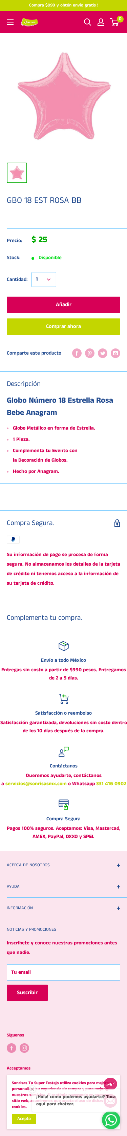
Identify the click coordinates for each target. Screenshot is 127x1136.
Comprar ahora (63, 326)
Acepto (24, 1119)
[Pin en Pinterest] (89, 353)
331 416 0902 (111, 783)
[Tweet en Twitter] (102, 353)
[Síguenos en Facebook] (11, 1048)
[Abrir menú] (10, 22)
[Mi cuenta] (101, 22)
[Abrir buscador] (87, 22)
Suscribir (27, 993)
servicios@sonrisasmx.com (36, 783)
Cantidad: (17, 279)
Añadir (63, 305)
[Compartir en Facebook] (77, 353)
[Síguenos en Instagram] (24, 1048)
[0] (114, 22)
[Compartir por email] (115, 353)
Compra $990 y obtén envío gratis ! (63, 5)
